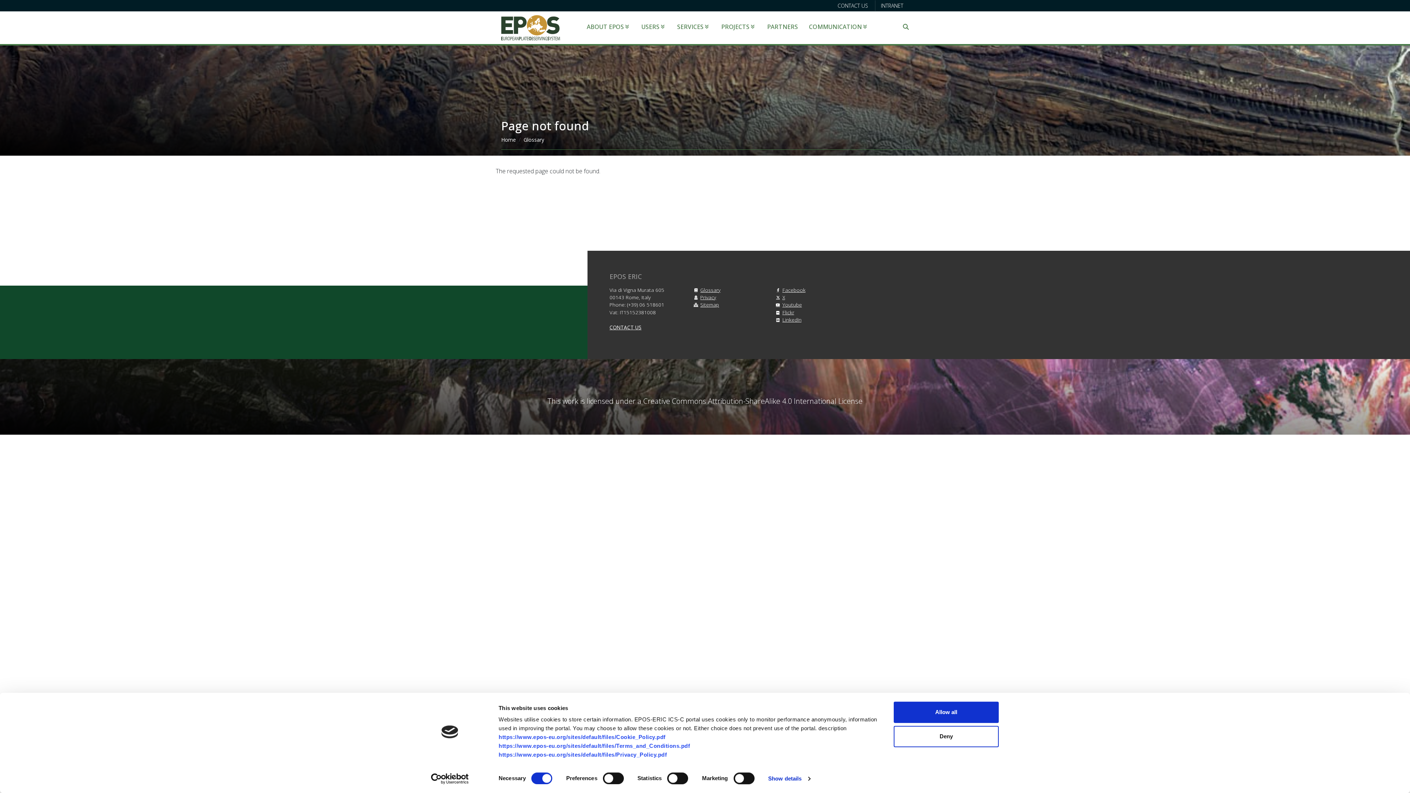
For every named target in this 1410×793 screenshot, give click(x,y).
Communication (835, 27)
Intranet (892, 5)
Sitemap (709, 304)
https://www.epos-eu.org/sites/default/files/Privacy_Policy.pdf (583, 755)
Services (690, 27)
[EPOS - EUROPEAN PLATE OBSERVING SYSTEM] (530, 27)
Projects (735, 27)
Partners (782, 27)
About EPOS (605, 27)
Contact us (853, 5)
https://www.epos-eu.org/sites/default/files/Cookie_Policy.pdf (582, 737)
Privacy (708, 297)
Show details (785, 778)
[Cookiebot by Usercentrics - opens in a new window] (450, 778)
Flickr (788, 312)
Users (650, 27)
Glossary (534, 139)
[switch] (613, 778)
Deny (946, 736)
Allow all (946, 712)
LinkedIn (792, 319)
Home (508, 139)
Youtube (792, 304)
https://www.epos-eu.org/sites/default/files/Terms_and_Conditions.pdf (594, 746)
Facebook (794, 289)
